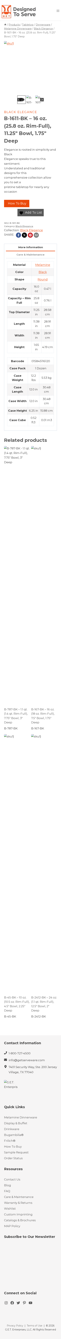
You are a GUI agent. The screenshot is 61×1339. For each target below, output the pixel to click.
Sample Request (16, 1152)
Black (43, 272)
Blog (7, 1185)
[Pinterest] (30, 235)
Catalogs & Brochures (20, 1220)
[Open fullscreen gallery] (53, 91)
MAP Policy (12, 1226)
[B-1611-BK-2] (30, 68)
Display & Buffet (15, 1123)
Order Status (13, 1158)
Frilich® (9, 1140)
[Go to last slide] (19, 99)
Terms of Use (34, 1325)
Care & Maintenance (19, 1197)
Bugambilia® (14, 1135)
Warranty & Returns (18, 1202)
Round (43, 279)
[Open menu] (58, 10)
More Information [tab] (30, 247)
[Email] (36, 235)
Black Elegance (20, 112)
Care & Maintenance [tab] (30, 254)
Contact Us (12, 1179)
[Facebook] (18, 235)
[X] (24, 235)
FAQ (7, 1191)
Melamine (42, 264)
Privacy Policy (15, 1325)
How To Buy (16, 203)
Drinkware (11, 1129)
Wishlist (10, 1208)
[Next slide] (42, 99)
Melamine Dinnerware (20, 1117)
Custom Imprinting (18, 1214)
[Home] (5, 24)
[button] (21, 99)
